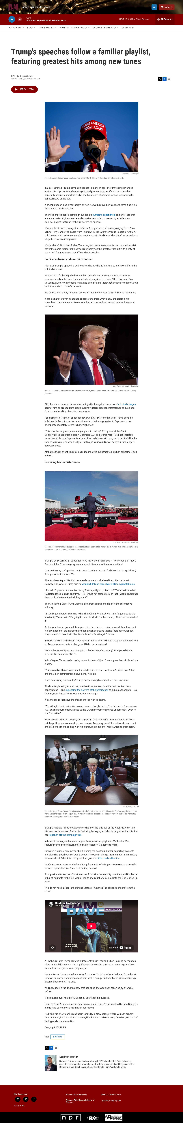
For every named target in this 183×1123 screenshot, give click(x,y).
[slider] (24, 19)
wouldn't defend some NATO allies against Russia (108, 584)
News (30, 28)
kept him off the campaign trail (65, 834)
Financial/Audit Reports (111, 1101)
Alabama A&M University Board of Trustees (80, 1101)
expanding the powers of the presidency (87, 690)
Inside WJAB (14, 28)
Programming (46, 28)
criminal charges (127, 404)
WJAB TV (64, 28)
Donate (168, 7)
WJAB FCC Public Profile (111, 1095)
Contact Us (128, 28)
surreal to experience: (103, 214)
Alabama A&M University (76, 1095)
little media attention (108, 858)
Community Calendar (104, 28)
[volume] (20, 19)
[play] (12, 19)
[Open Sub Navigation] (23, 28)
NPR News (57, 1037)
